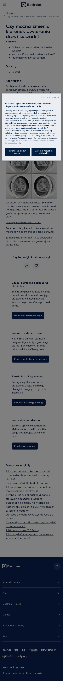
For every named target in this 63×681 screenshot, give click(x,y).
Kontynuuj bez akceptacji (50, 97)
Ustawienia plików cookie (17, 152)
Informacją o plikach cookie (16, 140)
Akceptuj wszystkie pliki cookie (44, 152)
